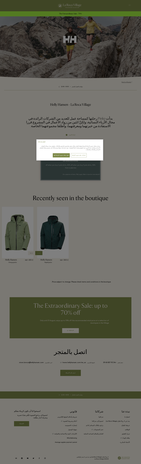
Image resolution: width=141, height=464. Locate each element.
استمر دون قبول (41, 141)
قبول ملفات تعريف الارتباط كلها (61, 155)
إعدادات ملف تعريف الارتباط (78, 155)
